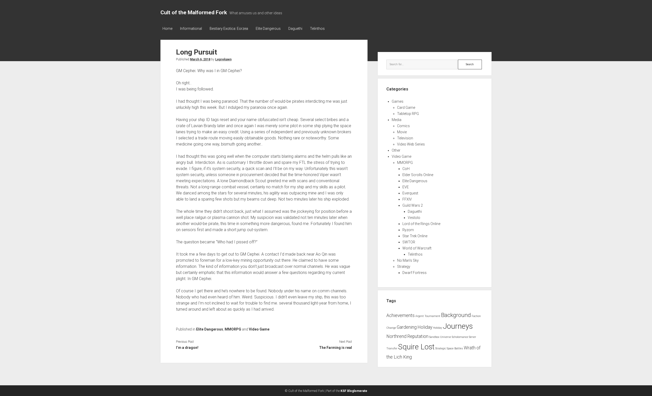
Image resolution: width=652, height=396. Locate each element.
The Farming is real (335, 348)
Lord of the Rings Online (421, 224)
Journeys (458, 326)
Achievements (400, 315)
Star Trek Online (414, 236)
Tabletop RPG (408, 114)
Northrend (396, 336)
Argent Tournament (427, 316)
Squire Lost (416, 346)
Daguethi (295, 29)
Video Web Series (411, 144)
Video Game (259, 329)
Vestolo (414, 218)
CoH (406, 169)
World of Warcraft (416, 248)
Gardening (407, 327)
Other (396, 150)
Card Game (406, 107)
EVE (405, 187)
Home (167, 29)
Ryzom (408, 230)
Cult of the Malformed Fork (193, 12)
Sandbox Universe (440, 337)
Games (397, 101)
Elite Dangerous (268, 29)
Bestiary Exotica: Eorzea (229, 29)
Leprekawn (223, 59)
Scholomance (460, 337)
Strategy (403, 267)
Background (456, 315)
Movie (402, 132)
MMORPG (233, 329)
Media (396, 120)
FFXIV (407, 199)
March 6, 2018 (200, 59)
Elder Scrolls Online (417, 175)
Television (405, 138)
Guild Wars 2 (412, 205)
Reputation (417, 336)
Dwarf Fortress (414, 273)
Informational (191, 29)
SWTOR (408, 242)
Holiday (424, 327)
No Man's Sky (408, 260)
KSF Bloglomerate (354, 391)
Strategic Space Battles (449, 348)
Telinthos (317, 29)
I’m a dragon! (187, 348)
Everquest (410, 193)
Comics (403, 126)
